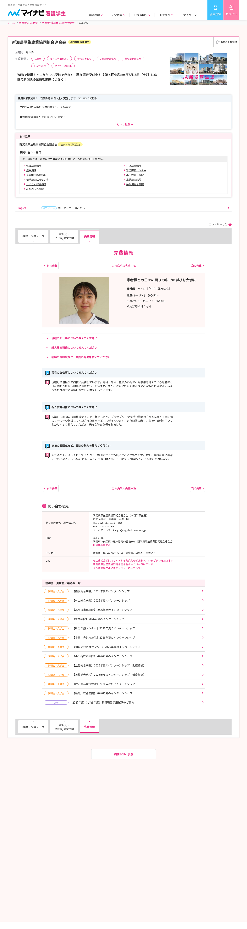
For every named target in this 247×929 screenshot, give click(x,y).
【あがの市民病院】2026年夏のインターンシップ (90, 610)
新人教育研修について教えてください (74, 347)
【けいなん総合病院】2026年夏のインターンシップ (91, 684)
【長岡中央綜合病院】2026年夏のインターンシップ (91, 637)
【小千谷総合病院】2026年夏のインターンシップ (90, 656)
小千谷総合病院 (135, 175)
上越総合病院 (133, 179)
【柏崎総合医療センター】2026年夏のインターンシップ (94, 647)
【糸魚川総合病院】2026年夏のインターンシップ (90, 693)
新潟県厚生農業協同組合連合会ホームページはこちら (123, 564)
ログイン (231, 14)
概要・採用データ (33, 236)
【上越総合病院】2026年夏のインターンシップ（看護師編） (97, 675)
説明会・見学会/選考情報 (64, 236)
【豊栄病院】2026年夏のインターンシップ (86, 619)
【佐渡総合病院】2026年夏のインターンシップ (89, 591)
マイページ (190, 15)
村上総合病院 (133, 165)
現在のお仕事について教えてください (74, 338)
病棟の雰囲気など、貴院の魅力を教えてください (81, 357)
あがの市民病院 (35, 189)
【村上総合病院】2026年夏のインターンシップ (89, 600)
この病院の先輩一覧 (124, 266)
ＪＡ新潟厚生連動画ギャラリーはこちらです (119, 568)
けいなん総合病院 (36, 184)
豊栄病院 (31, 170)
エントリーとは (218, 224)
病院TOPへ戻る (123, 754)
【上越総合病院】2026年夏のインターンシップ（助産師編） (97, 665)
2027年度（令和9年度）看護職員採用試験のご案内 (94, 702)
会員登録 (215, 14)
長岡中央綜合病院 (36, 175)
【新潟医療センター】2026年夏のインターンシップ (91, 628)
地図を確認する (102, 545)
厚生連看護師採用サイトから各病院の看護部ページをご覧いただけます (134, 560)
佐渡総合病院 (33, 165)
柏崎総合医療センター (38, 179)
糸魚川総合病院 (135, 184)
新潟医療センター (136, 170)
